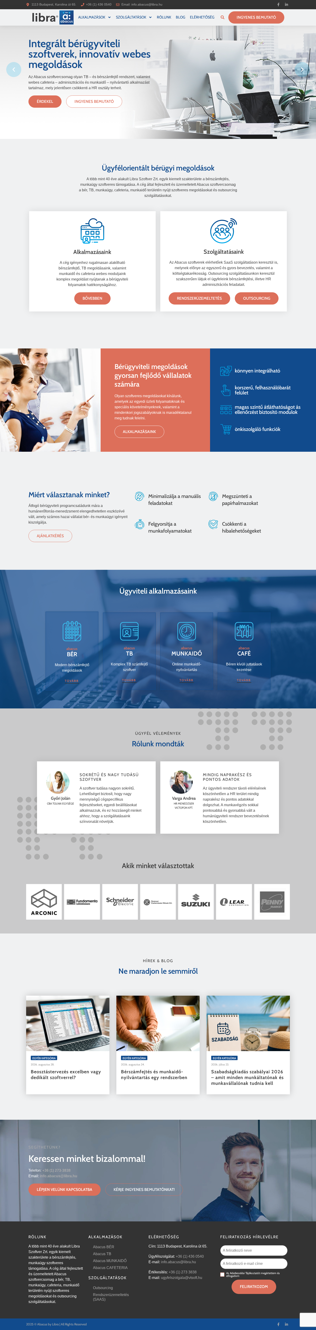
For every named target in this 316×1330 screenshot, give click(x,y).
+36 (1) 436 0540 (190, 1256)
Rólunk (164, 17)
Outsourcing (103, 1288)
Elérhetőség (202, 17)
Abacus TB (102, 1254)
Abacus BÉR (103, 1247)
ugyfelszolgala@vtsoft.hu (181, 1278)
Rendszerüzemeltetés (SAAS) (111, 1297)
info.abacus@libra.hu (146, 4)
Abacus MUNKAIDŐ (110, 1261)
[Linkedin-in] (286, 4)
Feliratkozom (254, 1286)
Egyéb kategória (44, 1058)
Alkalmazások (91, 17)
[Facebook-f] (278, 4)
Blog (180, 17)
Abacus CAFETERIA (110, 1268)
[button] (222, 17)
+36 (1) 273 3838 (183, 1272)
